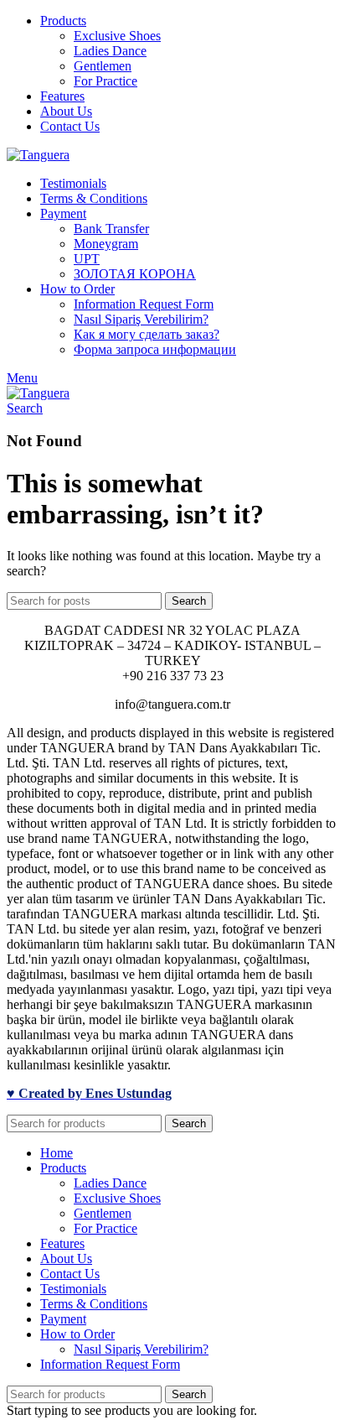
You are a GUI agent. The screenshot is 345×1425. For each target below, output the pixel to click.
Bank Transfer (111, 228)
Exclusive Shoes (117, 36)
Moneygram (106, 244)
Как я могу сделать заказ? (146, 334)
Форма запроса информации (155, 349)
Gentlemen (102, 66)
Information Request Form (144, 304)
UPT (87, 259)
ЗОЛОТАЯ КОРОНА (135, 274)
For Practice (105, 81)
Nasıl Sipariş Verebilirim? (141, 319)
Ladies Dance (110, 51)
